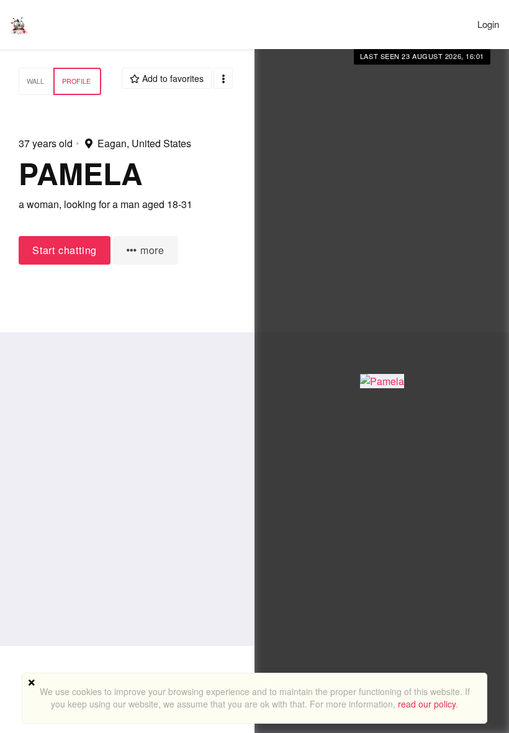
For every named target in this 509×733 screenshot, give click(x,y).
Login (488, 23)
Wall (35, 81)
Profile (76, 81)
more (150, 250)
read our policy (427, 704)
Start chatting (64, 250)
